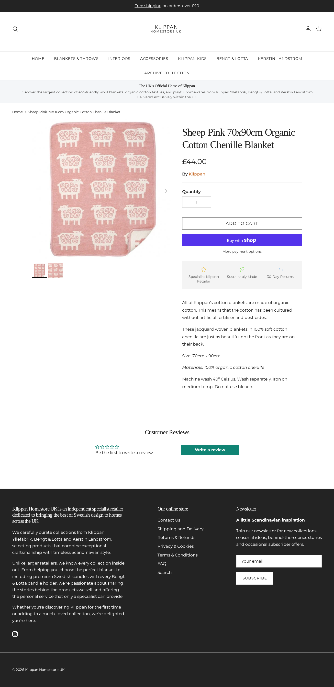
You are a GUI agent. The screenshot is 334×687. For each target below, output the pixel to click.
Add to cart (242, 223)
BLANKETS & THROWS (76, 58)
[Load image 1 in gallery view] (101, 189)
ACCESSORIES (154, 58)
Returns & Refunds (176, 537)
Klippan (197, 174)
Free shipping (148, 5)
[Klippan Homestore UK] (167, 29)
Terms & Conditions (177, 555)
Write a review (210, 449)
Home (17, 112)
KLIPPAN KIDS (192, 58)
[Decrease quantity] (186, 202)
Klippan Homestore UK (45, 669)
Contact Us (168, 520)
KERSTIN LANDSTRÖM (280, 58)
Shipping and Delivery (180, 528)
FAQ (161, 563)
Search (164, 572)
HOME (38, 58)
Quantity (191, 191)
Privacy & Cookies (175, 546)
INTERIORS (119, 58)
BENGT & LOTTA (232, 58)
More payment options (242, 252)
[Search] (15, 29)
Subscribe (255, 578)
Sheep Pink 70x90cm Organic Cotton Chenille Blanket (74, 112)
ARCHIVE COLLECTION (167, 72)
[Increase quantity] (206, 202)
